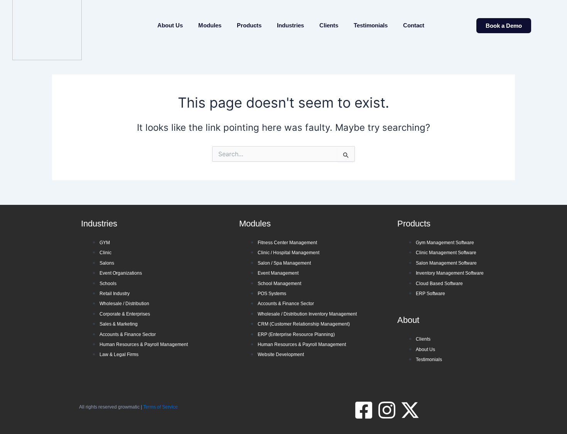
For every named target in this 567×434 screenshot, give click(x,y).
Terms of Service (160, 407)
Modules (209, 25)
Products (249, 25)
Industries (290, 25)
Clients (328, 25)
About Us (170, 25)
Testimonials (371, 25)
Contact (413, 25)
